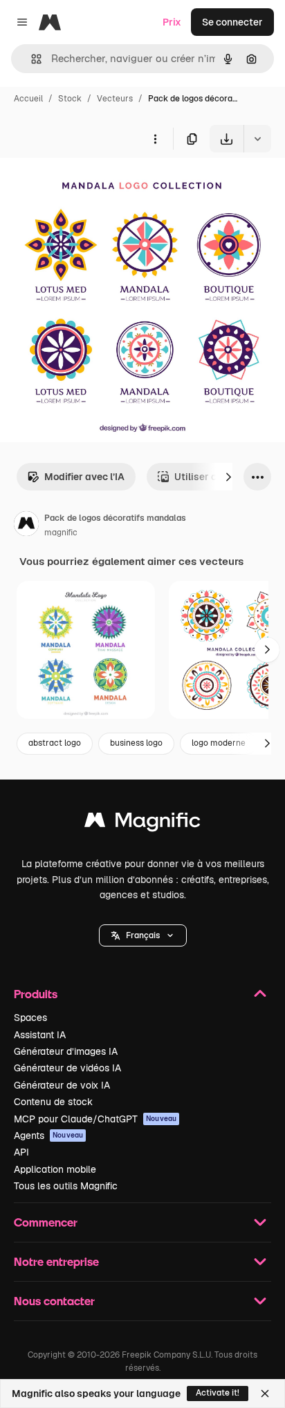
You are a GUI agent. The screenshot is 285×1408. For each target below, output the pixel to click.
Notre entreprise (56, 1261)
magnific (60, 532)
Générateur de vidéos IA (67, 1068)
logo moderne (219, 742)
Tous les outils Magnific (66, 1186)
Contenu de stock (53, 1101)
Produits (35, 993)
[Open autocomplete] (31, 59)
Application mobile (55, 1169)
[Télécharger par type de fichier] (257, 138)
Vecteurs (115, 98)
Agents (48, 1135)
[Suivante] (228, 476)
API (21, 1152)
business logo (136, 742)
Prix (172, 22)
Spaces (30, 1017)
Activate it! (217, 1392)
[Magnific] (142, 823)
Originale (91, 184)
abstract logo (54, 742)
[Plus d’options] (155, 138)
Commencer (45, 1222)
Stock (70, 98)
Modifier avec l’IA (84, 476)
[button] (143, 935)
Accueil (28, 98)
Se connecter (232, 22)
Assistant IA (40, 1035)
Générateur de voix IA (62, 1085)
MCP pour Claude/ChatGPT (95, 1119)
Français (143, 935)
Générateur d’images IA (66, 1051)
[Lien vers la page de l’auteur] (26, 525)
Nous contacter (54, 1300)
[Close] (265, 1393)
